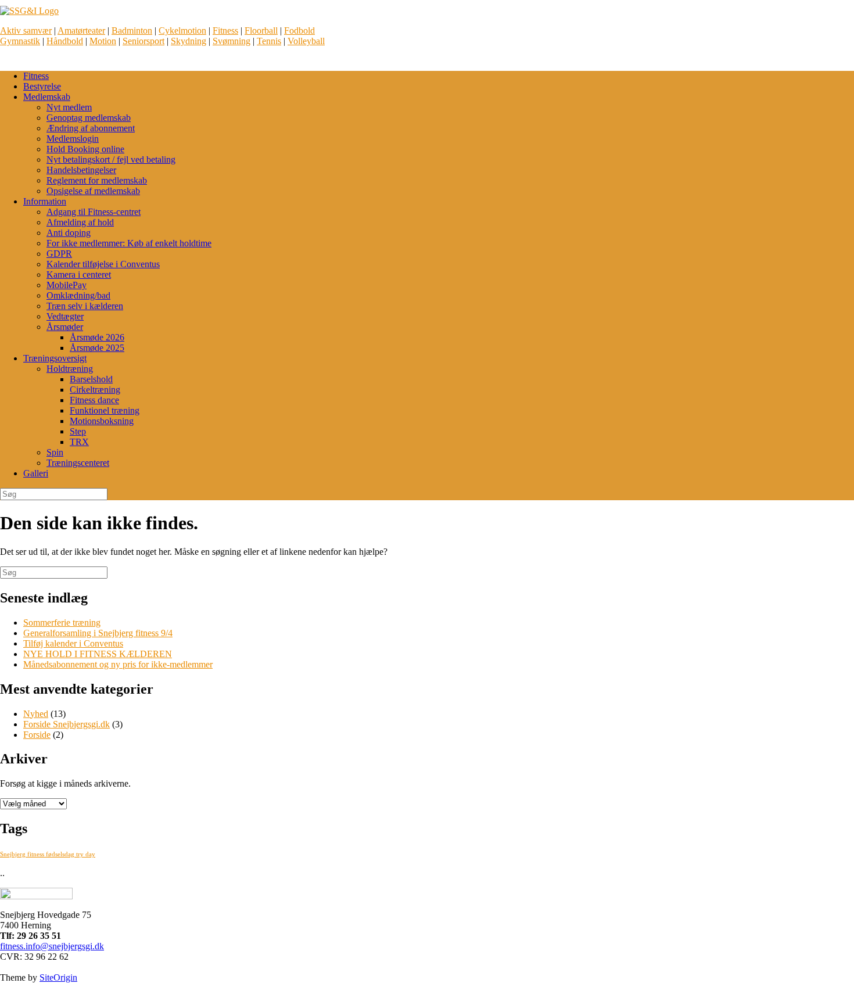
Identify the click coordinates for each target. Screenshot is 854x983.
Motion (102, 41)
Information (44, 201)
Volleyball (306, 41)
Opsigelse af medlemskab (93, 191)
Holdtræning (69, 369)
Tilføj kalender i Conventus (73, 643)
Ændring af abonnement (90, 128)
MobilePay (66, 285)
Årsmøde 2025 (97, 348)
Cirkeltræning (95, 389)
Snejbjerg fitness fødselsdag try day (47, 854)
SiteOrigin (58, 977)
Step (78, 431)
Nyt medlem (69, 107)
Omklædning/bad (78, 295)
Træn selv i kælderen (84, 306)
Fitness (225, 30)
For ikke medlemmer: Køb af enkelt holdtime (128, 243)
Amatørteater (81, 30)
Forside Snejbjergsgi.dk (66, 724)
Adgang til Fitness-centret (93, 212)
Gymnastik (20, 41)
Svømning (231, 41)
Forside (37, 735)
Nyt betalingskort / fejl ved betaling (110, 159)
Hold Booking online (85, 149)
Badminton (132, 30)
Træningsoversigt (55, 358)
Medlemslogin (72, 138)
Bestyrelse (42, 86)
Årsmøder (64, 327)
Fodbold (299, 30)
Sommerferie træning (62, 622)
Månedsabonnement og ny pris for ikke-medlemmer (118, 664)
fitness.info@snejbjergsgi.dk (52, 946)
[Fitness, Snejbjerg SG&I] (29, 11)
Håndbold (64, 41)
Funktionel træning (104, 410)
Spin (54, 452)
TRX (79, 442)
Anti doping (68, 233)
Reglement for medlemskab (96, 180)
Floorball (261, 30)
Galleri (35, 473)
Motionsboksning (102, 421)
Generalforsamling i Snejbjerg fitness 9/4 (98, 633)
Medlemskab (46, 97)
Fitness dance (94, 400)
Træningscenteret (77, 463)
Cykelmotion (182, 30)
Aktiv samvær (26, 30)
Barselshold (91, 379)
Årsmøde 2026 (97, 337)
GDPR (59, 254)
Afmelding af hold (80, 222)
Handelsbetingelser (81, 170)
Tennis (269, 41)
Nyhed (35, 714)
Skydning (188, 41)
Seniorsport (143, 41)
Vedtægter (65, 316)
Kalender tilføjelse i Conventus (103, 264)
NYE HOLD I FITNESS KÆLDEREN (97, 654)
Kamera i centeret (78, 274)
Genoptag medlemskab (88, 118)
